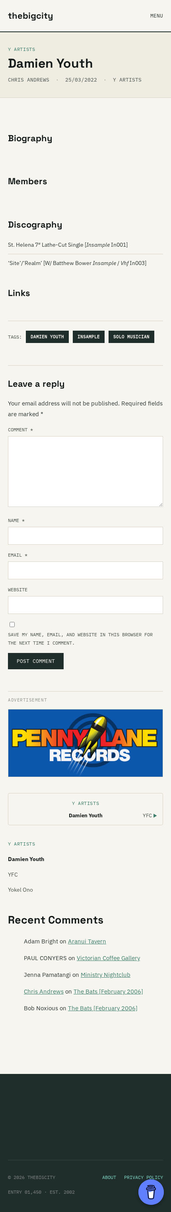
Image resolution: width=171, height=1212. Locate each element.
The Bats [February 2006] (108, 991)
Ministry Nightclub (105, 974)
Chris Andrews (44, 991)
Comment (20, 430)
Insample (89, 336)
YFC (150, 815)
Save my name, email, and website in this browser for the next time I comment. (80, 638)
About (109, 1177)
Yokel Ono (20, 889)
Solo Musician (131, 336)
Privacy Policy (143, 1177)
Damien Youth (47, 336)
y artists (127, 79)
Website (17, 589)
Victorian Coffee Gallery (108, 958)
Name (16, 520)
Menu (156, 15)
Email (17, 555)
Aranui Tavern (87, 941)
